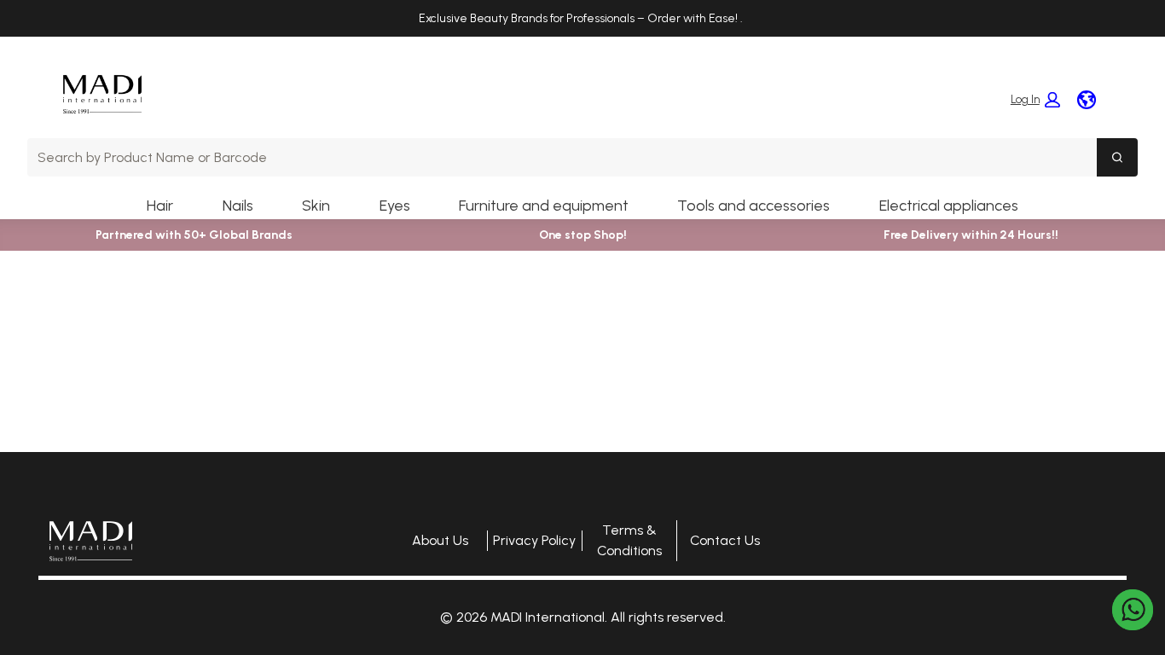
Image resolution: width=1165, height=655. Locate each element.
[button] (1035, 100)
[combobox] (562, 157)
